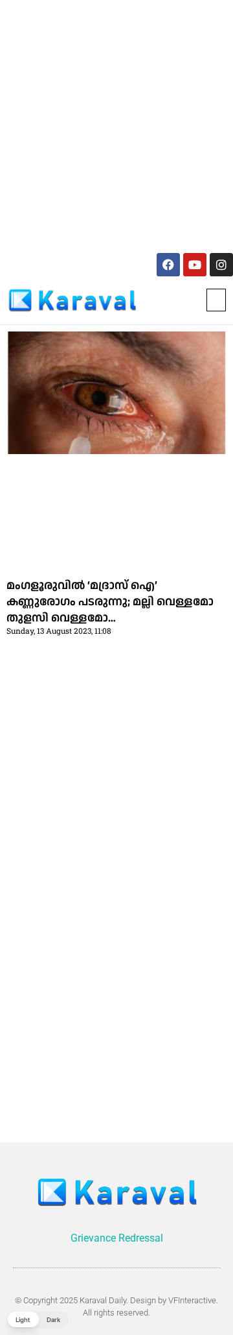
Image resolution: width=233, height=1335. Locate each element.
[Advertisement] (116, 124)
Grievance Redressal (117, 1238)
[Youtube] (194, 264)
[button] (216, 300)
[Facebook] (168, 264)
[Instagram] (221, 264)
